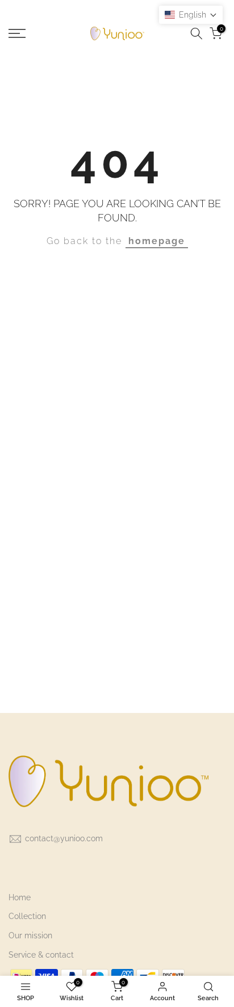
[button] (191, 15)
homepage (156, 241)
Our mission (30, 935)
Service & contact (41, 954)
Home (20, 897)
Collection (27, 916)
